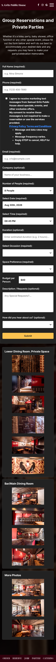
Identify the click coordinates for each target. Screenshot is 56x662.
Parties (36, 658)
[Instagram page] (42, 5)
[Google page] (47, 5)
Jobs (26, 658)
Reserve (17, 658)
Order (6, 658)
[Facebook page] (38, 5)
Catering (48, 658)
